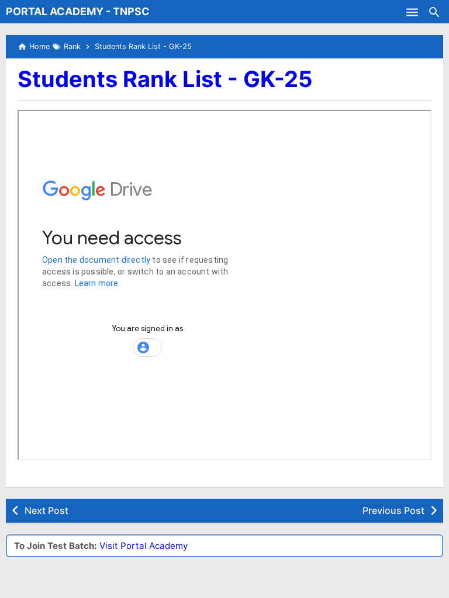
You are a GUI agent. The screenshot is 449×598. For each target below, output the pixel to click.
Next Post (46, 510)
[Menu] (412, 11)
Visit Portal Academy (143, 545)
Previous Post (393, 510)
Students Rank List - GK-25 (165, 78)
